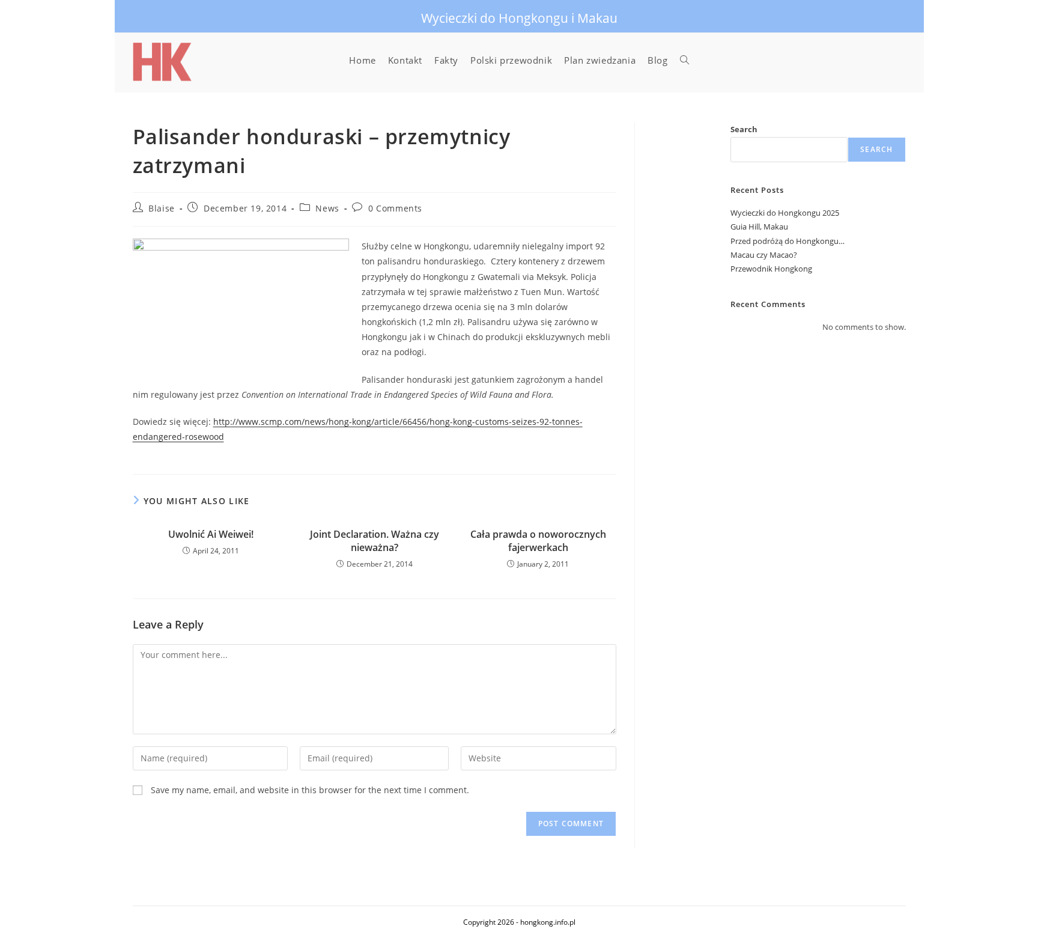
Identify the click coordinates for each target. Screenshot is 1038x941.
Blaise (161, 208)
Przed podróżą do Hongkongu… (787, 241)
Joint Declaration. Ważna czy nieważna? (374, 541)
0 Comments (395, 208)
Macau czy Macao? (763, 254)
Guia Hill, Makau (759, 226)
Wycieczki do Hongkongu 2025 (784, 212)
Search (743, 129)
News (327, 208)
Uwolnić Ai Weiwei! (210, 534)
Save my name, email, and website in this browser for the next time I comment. (310, 790)
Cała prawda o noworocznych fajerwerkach (538, 541)
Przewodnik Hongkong (771, 268)
